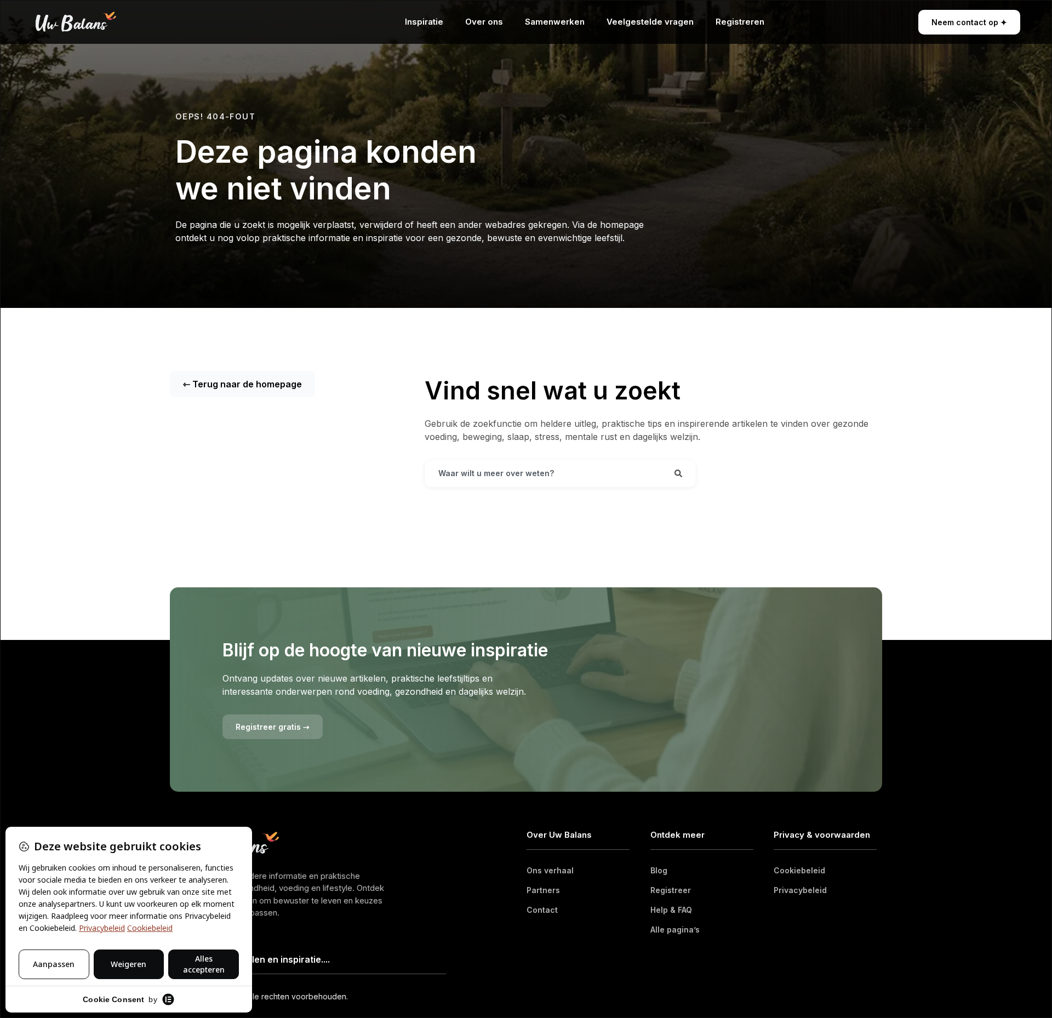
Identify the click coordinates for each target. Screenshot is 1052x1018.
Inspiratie (424, 21)
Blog (658, 870)
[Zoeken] (678, 473)
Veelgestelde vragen (650, 21)
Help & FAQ (671, 909)
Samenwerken (555, 21)
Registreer (670, 890)
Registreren (740, 21)
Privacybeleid (800, 890)
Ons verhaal (550, 870)
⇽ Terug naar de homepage (242, 384)
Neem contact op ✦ (969, 22)
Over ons (484, 21)
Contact (542, 909)
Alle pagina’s (675, 929)
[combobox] (543, 473)
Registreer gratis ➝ (273, 726)
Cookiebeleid (799, 870)
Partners (543, 890)
